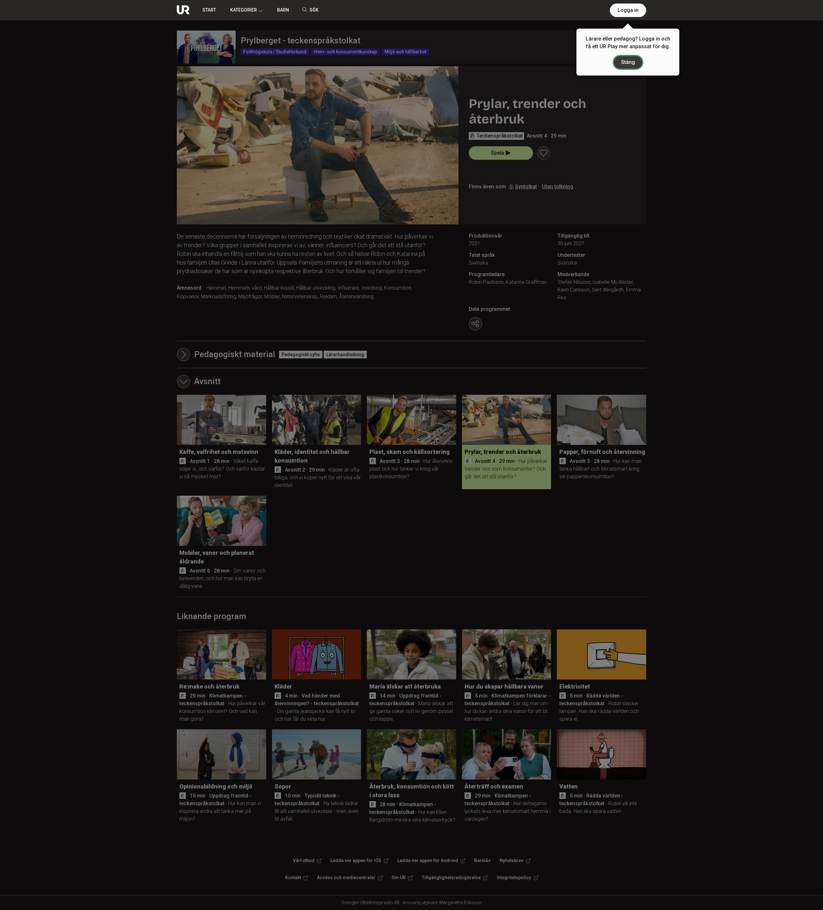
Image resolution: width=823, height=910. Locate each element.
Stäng (628, 62)
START (209, 10)
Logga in (628, 10)
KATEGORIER (243, 10)
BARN (283, 10)
